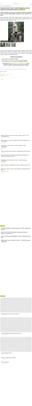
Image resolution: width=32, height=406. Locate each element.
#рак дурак (10, 69)
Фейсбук (14, 63)
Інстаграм (18, 63)
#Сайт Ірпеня (2, 69)
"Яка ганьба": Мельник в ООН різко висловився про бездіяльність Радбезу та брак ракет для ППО (15, 155)
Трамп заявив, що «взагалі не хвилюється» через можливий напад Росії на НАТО (15, 141)
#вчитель (7, 69)
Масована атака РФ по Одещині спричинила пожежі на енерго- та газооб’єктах (14, 233)
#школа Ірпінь (24, 69)
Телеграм (24, 63)
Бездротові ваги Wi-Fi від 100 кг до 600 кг (10, 313)
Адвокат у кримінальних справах (8, 357)
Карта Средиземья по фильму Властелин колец (11, 333)
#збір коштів (20, 69)
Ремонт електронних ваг (6, 353)
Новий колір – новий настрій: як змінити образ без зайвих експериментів (13, 146)
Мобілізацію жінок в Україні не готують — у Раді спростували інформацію (14, 160)
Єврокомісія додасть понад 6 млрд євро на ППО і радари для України (15, 228)
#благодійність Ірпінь (15, 69)
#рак (5, 69)
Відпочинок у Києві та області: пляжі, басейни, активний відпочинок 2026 (15, 169)
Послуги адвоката (5, 362)
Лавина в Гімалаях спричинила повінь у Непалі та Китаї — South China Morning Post (15, 136)
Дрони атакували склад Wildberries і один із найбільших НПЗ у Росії (15, 165)
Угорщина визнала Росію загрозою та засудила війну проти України (15, 151)
